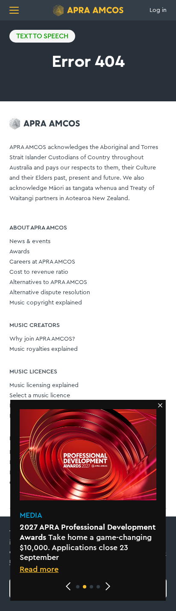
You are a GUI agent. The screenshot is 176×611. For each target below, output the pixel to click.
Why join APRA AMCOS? (42, 339)
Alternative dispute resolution (49, 292)
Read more (39, 569)
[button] (77, 586)
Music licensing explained (44, 385)
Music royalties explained (43, 349)
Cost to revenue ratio (38, 272)
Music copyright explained (45, 303)
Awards (19, 252)
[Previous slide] (68, 586)
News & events (29, 241)
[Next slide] (107, 586)
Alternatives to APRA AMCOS (48, 282)
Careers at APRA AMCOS (42, 262)
